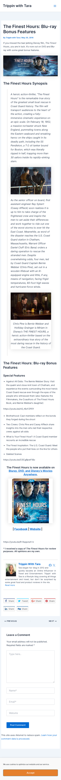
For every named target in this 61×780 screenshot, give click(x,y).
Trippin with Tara (17, 6)
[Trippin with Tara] (11, 570)
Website (35, 529)
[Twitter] (54, 565)
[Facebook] (50, 565)
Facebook (21, 529)
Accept (30, 772)
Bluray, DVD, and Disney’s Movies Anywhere (30, 472)
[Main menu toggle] (55, 6)
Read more (10, 585)
